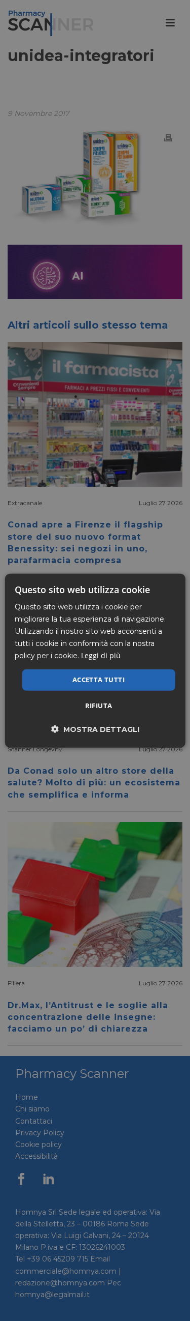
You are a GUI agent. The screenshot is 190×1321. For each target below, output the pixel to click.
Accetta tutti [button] (98, 679)
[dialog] (95, 660)
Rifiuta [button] (98, 705)
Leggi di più (101, 655)
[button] (95, 729)
